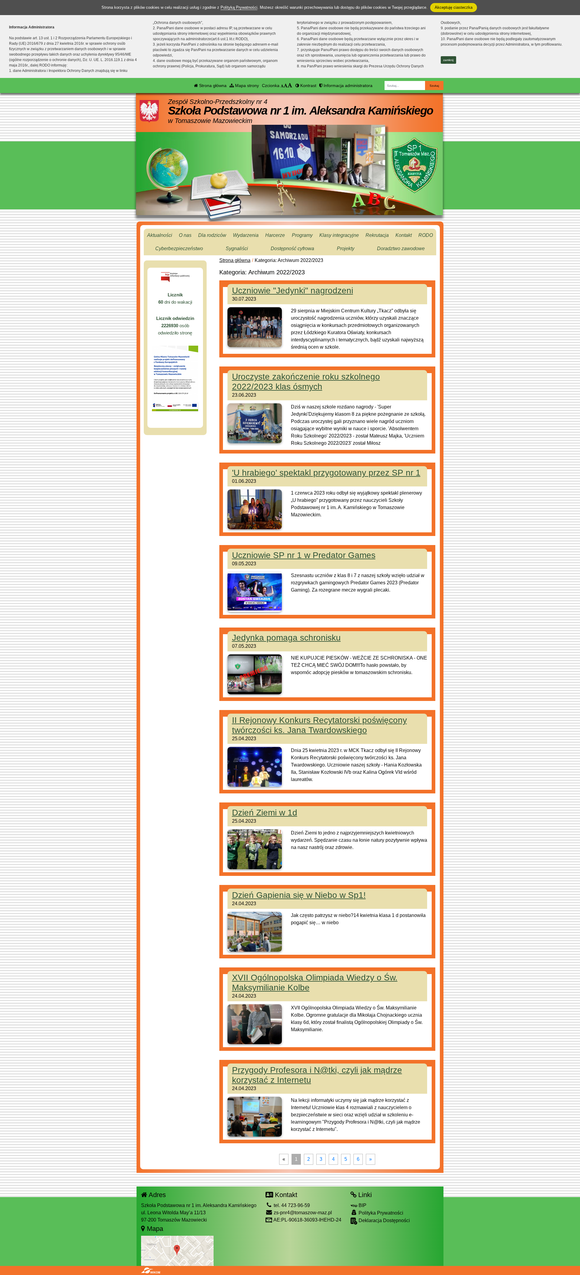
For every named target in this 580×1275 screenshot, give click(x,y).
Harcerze (275, 235)
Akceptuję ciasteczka (453, 7)
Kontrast (307, 85)
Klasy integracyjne (339, 235)
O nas (185, 235)
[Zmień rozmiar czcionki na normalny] (282, 85)
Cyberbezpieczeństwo (179, 248)
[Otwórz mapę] (177, 1250)
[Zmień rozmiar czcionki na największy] (290, 85)
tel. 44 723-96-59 (291, 1205)
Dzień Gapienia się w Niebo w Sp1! (299, 895)
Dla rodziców (212, 235)
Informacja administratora (347, 85)
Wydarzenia (246, 235)
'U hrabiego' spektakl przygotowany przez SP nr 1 (326, 472)
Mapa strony (246, 85)
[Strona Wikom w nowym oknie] (150, 1270)
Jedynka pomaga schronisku (286, 637)
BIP (361, 1205)
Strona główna (212, 85)
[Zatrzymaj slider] (318, 185)
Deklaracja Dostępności (383, 1220)
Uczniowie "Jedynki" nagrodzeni (292, 290)
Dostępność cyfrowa (292, 248)
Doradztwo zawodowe (401, 248)
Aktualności (159, 235)
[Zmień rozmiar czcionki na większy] (286, 85)
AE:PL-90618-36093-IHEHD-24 (306, 1219)
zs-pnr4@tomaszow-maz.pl (302, 1212)
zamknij (448, 60)
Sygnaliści (237, 248)
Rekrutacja (377, 235)
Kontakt (403, 235)
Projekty (345, 248)
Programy (302, 235)
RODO (425, 235)
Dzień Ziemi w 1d (264, 812)
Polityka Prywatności (380, 1212)
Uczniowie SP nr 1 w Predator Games (303, 555)
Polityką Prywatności (239, 7)
